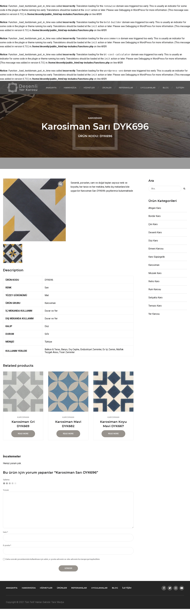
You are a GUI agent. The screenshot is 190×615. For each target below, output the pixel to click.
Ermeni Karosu (155, 248)
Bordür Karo (154, 216)
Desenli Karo (155, 232)
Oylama (6, 480)
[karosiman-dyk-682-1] (68, 391)
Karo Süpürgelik (156, 256)
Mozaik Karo (155, 273)
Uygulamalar (147, 87)
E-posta (7, 545)
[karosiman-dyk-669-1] (23, 391)
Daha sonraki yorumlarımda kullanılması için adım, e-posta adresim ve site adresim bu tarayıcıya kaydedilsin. (52, 559)
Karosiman (95, 118)
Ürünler (106, 87)
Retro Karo (153, 281)
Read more (23, 433)
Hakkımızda (70, 87)
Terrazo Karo (155, 305)
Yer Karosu (154, 313)
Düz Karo (153, 240)
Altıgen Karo (154, 208)
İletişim (180, 87)
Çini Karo (153, 224)
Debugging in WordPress (132, 10)
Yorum (6, 490)
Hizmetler (89, 87)
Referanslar (126, 87)
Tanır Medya (57, 602)
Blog (166, 87)
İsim (5, 532)
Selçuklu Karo (155, 297)
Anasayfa (51, 87)
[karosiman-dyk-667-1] (113, 391)
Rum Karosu (154, 289)
